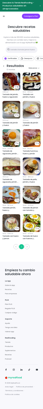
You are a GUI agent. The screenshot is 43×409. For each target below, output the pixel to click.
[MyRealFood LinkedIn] (21, 370)
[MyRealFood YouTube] (37, 370)
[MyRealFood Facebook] (6, 370)
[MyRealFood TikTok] (29, 370)
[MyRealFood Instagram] (14, 370)
